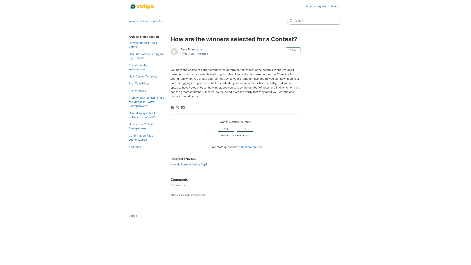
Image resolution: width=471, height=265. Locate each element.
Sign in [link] (334, 6)
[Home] (142, 6)
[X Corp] (177, 107)
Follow (293, 50)
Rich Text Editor (139, 83)
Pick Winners (137, 90)
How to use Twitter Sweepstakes (141, 126)
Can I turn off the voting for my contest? (146, 56)
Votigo (132, 21)
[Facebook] (172, 107)
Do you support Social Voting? (143, 45)
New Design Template (143, 76)
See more (135, 147)
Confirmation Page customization (141, 138)
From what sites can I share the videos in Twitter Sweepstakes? (146, 102)
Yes (226, 128)
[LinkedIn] (183, 107)
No (245, 128)
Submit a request (315, 6)
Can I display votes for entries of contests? (143, 115)
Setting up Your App (151, 21)
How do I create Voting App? (189, 164)
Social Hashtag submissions (138, 67)
